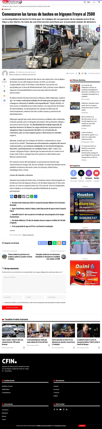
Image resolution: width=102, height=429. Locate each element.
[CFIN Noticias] (12, 2)
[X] (81, 176)
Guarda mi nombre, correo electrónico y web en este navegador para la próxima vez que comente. (35, 302)
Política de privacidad (44, 425)
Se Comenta (86, 99)
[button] (82, 426)
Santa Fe (7, 9)
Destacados (86, 142)
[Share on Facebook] (76, 73)
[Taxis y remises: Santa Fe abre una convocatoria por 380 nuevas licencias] (13, 330)
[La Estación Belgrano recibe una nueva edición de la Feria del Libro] (38, 330)
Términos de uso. (60, 425)
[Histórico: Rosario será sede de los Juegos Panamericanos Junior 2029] (75, 106)
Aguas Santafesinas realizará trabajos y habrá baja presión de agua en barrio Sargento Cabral (38, 209)
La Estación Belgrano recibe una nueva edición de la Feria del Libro (37, 341)
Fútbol (84, 128)
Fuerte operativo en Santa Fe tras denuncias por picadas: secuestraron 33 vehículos (63, 342)
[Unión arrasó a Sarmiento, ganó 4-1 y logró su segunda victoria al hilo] (75, 135)
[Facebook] (73, 176)
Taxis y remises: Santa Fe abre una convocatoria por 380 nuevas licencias (12, 342)
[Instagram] (88, 176)
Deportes (85, 112)
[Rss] (67, 409)
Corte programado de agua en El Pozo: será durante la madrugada (32, 226)
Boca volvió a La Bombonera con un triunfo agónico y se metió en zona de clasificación (89, 121)
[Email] (82, 73)
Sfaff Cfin (12, 72)
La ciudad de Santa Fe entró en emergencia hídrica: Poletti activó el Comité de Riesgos (88, 342)
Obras (24, 235)
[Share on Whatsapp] (54, 243)
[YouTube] (60, 409)
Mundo (85, 160)
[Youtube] (96, 176)
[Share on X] (79, 73)
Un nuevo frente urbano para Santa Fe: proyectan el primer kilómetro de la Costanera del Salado (37, 203)
